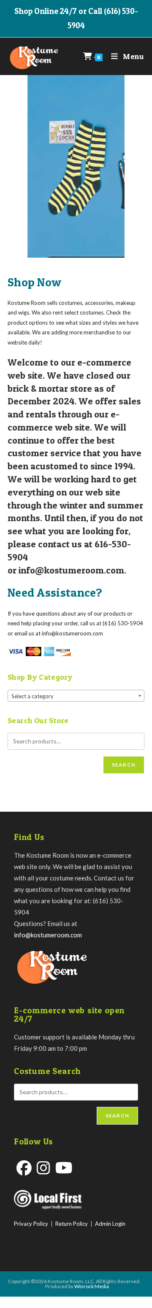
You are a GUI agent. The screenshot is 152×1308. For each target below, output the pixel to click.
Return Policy (71, 1223)
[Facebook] (24, 1168)
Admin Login (110, 1223)
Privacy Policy (31, 1223)
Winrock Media (91, 1286)
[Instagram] (43, 1168)
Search (124, 765)
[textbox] (76, 696)
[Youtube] (64, 1168)
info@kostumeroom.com (48, 935)
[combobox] (76, 696)
